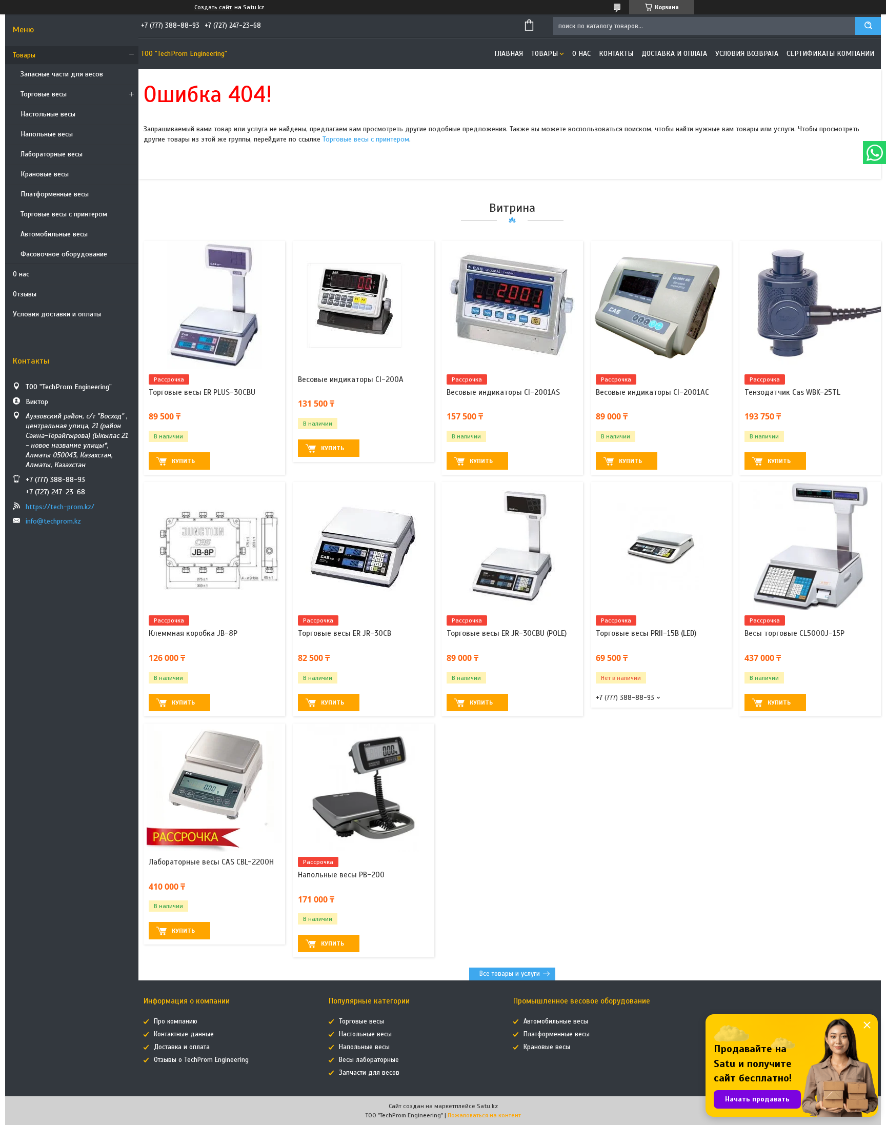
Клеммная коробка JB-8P (193, 633)
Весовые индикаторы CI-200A (351, 379)
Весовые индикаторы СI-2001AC (652, 392)
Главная (508, 53)
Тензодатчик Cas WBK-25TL (792, 392)
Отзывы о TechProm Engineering (201, 1060)
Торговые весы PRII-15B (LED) (646, 633)
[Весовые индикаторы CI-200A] (363, 305)
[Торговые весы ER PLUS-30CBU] (214, 305)
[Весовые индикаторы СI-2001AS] (512, 305)
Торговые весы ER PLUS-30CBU (202, 392)
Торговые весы (44, 94)
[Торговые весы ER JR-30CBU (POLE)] (512, 546)
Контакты (616, 53)
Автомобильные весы (54, 234)
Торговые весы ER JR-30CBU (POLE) (507, 633)
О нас (21, 274)
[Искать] (868, 26)
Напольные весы (47, 134)
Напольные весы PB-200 (341, 874)
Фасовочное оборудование (64, 254)
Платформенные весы (55, 194)
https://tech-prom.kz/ (60, 507)
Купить (183, 461)
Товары (24, 55)
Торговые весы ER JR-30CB (344, 633)
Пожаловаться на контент (484, 1115)
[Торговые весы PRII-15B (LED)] (661, 546)
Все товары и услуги (509, 974)
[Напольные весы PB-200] (363, 788)
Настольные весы (48, 114)
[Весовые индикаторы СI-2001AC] (661, 305)
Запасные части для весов (62, 74)
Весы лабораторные (369, 1060)
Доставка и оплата (674, 53)
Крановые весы (45, 174)
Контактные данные (184, 1034)
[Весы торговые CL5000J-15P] (810, 546)
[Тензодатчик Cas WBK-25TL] (810, 305)
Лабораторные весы (52, 154)
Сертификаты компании (830, 53)
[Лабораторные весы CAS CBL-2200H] (214, 788)
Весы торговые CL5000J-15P (794, 633)
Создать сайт (213, 7)
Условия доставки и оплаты (57, 314)
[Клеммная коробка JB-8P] (214, 546)
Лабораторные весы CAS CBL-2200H (211, 862)
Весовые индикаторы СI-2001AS (503, 392)
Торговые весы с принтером (64, 214)
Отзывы (24, 294)
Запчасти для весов (369, 1073)
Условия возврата (746, 53)
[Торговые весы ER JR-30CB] (363, 546)
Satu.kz (487, 1106)
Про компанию (175, 1021)
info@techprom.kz (53, 521)
